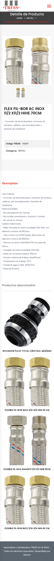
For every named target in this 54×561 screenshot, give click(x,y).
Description (10, 183)
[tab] (10, 185)
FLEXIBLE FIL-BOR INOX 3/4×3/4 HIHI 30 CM (27, 410)
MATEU (30, 18)
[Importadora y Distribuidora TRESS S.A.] (11, 5)
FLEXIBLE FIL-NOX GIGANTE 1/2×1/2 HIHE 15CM (27, 469)
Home (19, 18)
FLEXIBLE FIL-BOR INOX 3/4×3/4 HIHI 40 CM (27, 528)
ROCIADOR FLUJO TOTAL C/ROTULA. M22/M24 (27, 351)
